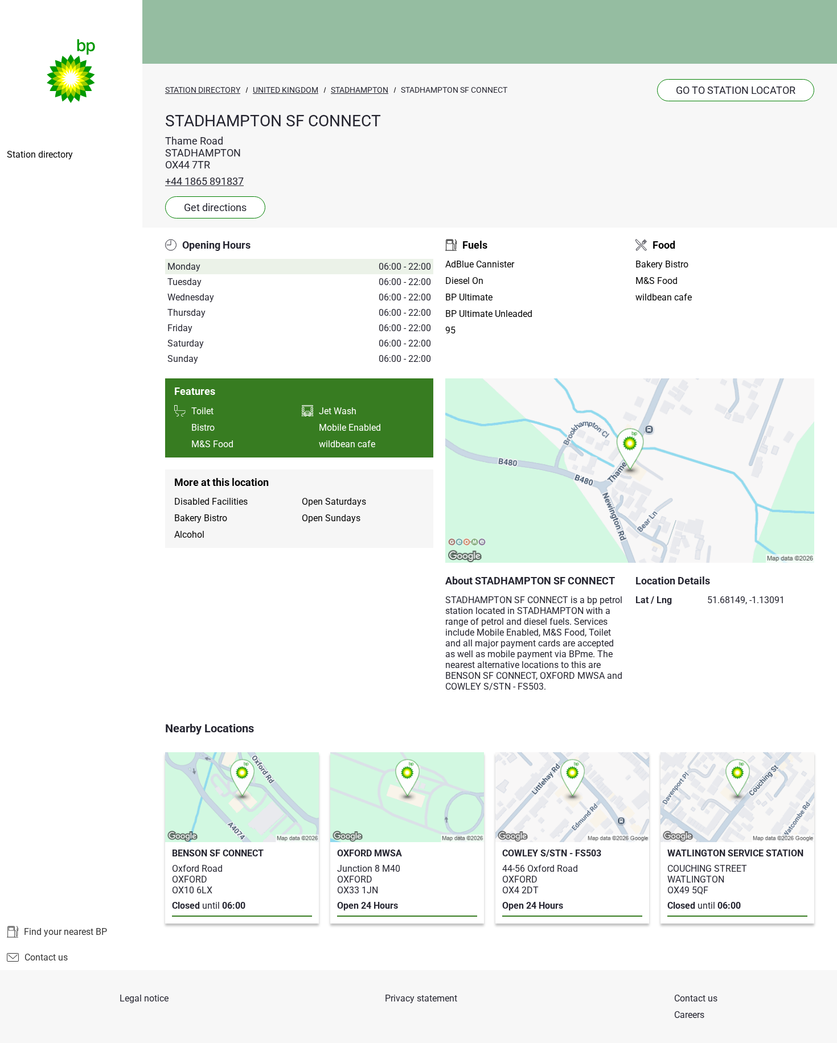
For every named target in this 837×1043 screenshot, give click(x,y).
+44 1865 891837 (204, 181)
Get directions (215, 207)
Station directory (40, 154)
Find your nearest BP (65, 931)
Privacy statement (421, 998)
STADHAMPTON (359, 89)
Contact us (46, 957)
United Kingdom (285, 89)
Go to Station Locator (735, 90)
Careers (689, 1014)
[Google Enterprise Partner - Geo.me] (467, 543)
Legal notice (144, 998)
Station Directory (202, 89)
